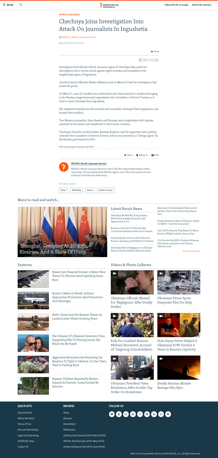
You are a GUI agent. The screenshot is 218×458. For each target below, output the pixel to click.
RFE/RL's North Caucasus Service (79, 37)
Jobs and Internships (28, 430)
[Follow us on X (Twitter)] (140, 414)
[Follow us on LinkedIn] (154, 414)
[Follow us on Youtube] (112, 414)
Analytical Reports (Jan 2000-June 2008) (84, 447)
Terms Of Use (24, 424)
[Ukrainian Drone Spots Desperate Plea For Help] (178, 282)
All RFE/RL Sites (26, 441)
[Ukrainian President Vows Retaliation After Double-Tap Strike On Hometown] (132, 368)
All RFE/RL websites (201, 5)
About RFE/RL (25, 413)
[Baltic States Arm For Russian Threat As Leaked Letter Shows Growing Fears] (33, 322)
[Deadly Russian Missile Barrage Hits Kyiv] (178, 368)
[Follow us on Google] (133, 414)
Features (67, 418)
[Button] (155, 52)
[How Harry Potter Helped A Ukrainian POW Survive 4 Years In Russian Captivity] (178, 325)
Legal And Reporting (28, 435)
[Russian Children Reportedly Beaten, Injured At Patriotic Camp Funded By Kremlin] (33, 386)
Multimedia (69, 430)
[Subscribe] (168, 414)
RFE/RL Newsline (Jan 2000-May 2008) (83, 441)
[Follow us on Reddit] (119, 414)
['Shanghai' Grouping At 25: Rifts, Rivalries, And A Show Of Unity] (62, 232)
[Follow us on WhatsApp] (161, 414)
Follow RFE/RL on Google (176, 5)
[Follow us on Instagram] (126, 414)
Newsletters (69, 424)
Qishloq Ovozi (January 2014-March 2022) (84, 435)
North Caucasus (69, 14)
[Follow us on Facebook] (147, 414)
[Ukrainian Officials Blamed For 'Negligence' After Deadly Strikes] (132, 282)
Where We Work (26, 418)
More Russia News (191, 251)
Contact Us (23, 447)
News (66, 413)
